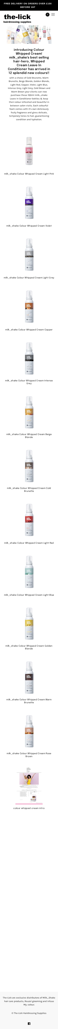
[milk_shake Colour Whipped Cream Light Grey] (29, 254)
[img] (29, 1024)
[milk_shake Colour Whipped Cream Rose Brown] (29, 731)
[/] (20, 14)
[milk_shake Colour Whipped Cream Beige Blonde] (29, 412)
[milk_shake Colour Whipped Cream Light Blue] (29, 572)
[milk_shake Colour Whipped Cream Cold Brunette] (29, 466)
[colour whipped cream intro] (29, 785)
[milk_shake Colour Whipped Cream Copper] (29, 306)
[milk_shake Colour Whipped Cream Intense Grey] (29, 358)
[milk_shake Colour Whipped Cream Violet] (29, 203)
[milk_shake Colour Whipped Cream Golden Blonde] (29, 624)
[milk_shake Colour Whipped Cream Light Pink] (29, 151)
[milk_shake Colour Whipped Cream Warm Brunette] (29, 677)
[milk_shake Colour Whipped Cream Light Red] (29, 520)
